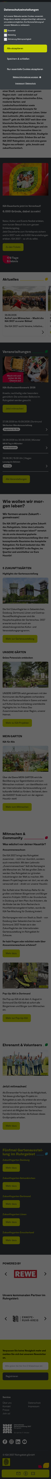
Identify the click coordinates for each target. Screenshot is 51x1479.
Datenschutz (31, 83)
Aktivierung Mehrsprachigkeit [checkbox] (19, 39)
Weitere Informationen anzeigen (25, 77)
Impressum (19, 83)
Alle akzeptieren (15, 48)
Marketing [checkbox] (12, 35)
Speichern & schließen (18, 58)
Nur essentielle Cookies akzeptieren (25, 69)
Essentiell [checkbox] (11, 30)
